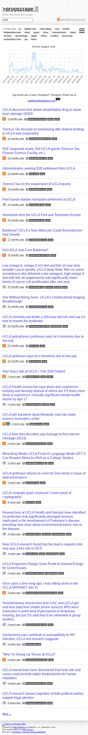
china (43, 36)
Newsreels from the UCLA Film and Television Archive (41, 215)
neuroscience (59, 32)
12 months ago (16, 173)
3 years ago (14, 443)
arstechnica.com (12, 39)
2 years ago (14, 376)
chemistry (56, 326)
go (26, 39)
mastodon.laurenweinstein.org (41, 593)
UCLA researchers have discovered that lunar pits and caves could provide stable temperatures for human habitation (41, 674)
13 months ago (16, 158)
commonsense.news (36, 660)
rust (57, 29)
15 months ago (16, 204)
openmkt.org (32, 483)
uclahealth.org (37, 205)
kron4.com (35, 361)
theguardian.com (12, 32)
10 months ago (16, 138)
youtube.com (32, 377)
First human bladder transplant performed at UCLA (39, 199)
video (50, 377)
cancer (49, 287)
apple (34, 36)
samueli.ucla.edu (34, 573)
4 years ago (14, 659)
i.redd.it (54, 36)
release (7, 36)
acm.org (30, 502)
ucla (57, 119)
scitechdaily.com (38, 240)
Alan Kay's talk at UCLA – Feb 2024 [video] (33, 371)
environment (58, 534)
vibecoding (45, 29)
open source (27, 729)
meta (27, 32)
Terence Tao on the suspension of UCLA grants (36, 184)
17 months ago (16, 239)
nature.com (31, 554)
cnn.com (34, 174)
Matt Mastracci (20, 727)
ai (20, 29)
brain (33, 39)
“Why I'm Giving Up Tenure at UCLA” (28, 654)
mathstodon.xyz (37, 189)
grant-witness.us (38, 158)
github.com (30, 29)
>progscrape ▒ (20, 8)
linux (45, 32)
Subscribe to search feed (73, 19)
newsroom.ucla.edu (39, 255)
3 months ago (15, 119)
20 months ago (16, 287)
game (36, 32)
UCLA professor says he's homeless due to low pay (39, 356)
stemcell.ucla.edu (37, 119)
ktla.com (34, 346)
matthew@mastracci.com (41, 100)
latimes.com (36, 424)
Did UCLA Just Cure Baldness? (25, 250)
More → (6, 714)
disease (46, 534)
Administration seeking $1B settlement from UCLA (38, 168)
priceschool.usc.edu (36, 625)
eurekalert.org (33, 404)
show (73, 32)
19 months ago (16, 255)
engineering (51, 573)
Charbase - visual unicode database (28, 732)
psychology (21, 36)
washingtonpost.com (40, 139)
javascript (67, 36)
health (66, 29)
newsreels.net (37, 220)
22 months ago (16, 306)
